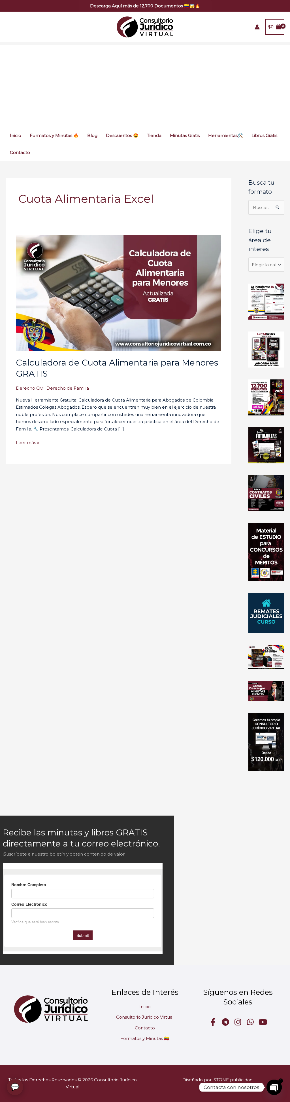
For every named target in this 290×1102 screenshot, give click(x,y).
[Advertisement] (145, 84)
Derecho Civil (30, 388)
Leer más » (27, 442)
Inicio (15, 135)
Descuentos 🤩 (122, 135)
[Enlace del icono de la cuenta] (257, 26)
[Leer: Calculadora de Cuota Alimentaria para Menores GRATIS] (118, 292)
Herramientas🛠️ (225, 135)
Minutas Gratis (185, 135)
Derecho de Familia (67, 388)
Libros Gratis (264, 135)
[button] (145, 6)
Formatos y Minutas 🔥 (54, 135)
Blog (92, 135)
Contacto (20, 152)
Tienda (154, 135)
